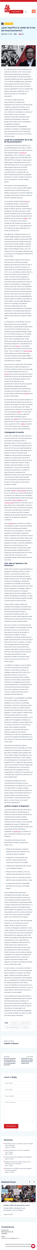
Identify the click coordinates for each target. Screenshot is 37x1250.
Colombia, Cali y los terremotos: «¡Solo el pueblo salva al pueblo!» (19, 1144)
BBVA (14, 490)
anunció (26, 201)
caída (15, 419)
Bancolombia (21, 490)
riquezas (26, 393)
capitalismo (16, 831)
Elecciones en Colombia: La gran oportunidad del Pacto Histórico (18, 1169)
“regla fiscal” (23, 153)
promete (10, 523)
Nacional (25, 1027)
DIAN (25, 218)
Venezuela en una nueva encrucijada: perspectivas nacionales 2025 (27, 1061)
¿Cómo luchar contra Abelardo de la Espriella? (18, 1157)
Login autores (16, 11)
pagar (18, 346)
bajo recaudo (28, 351)
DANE (19, 412)
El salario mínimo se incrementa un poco (16, 1205)
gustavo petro (25, 1023)
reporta (6, 374)
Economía (8, 23)
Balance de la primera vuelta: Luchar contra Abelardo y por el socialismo (17, 1163)
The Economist (9, 503)
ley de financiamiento (12, 1027)
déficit (23, 424)
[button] (34, 11)
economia (14, 1023)
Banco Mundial (17, 500)
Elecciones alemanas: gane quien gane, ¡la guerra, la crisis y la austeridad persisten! (10, 1062)
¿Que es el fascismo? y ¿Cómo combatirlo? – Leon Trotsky (18, 1151)
